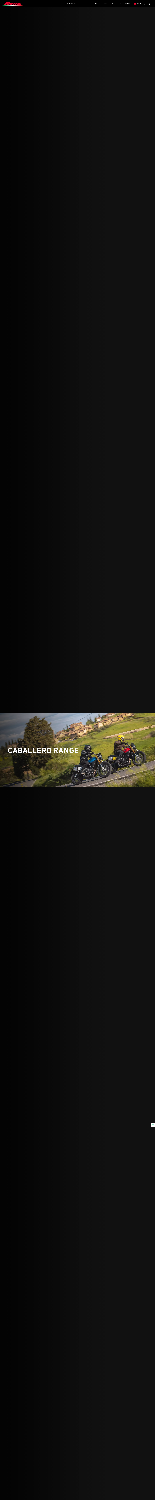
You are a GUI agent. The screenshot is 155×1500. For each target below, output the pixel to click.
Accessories (109, 4)
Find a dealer (124, 4)
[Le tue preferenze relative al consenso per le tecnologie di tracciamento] (153, 1125)
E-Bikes (84, 4)
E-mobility (95, 4)
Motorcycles (72, 4)
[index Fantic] (12, 3)
